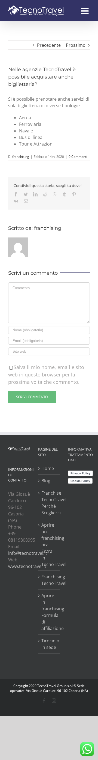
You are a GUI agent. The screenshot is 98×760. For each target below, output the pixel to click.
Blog (45, 481)
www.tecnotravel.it (27, 566)
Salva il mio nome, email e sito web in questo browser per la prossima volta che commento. (46, 374)
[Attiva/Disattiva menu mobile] (85, 11)
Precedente (49, 45)
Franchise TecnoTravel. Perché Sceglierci (49, 503)
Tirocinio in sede (49, 644)
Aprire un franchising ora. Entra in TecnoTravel (49, 544)
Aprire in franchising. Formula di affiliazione (49, 612)
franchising (20, 156)
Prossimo (75, 45)
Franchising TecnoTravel (49, 580)
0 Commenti (78, 156)
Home (47, 468)
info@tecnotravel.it (27, 553)
